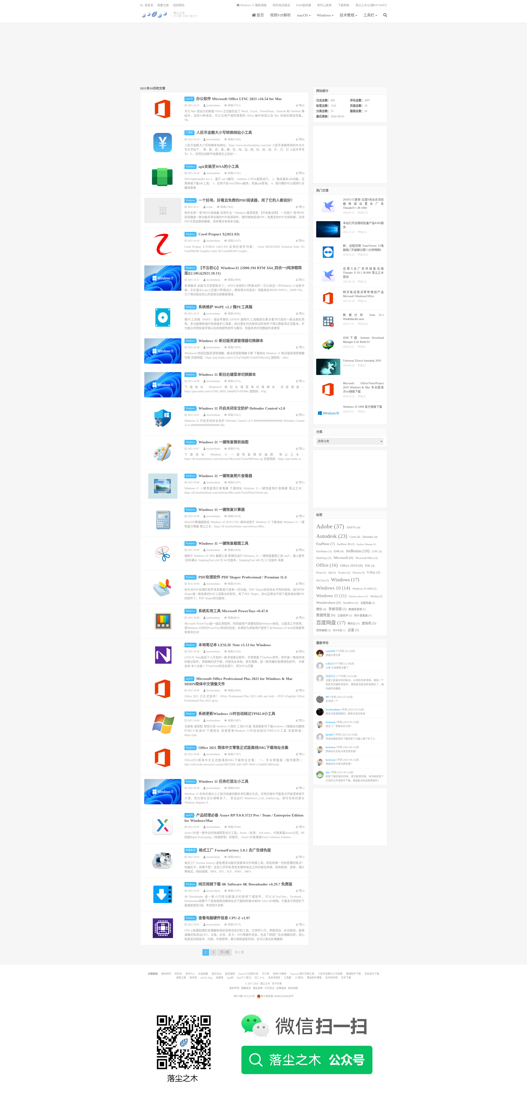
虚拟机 (369, 623)
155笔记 (299, 977)
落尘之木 (154, 14)
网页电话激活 (281, 5)
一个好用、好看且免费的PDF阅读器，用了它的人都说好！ (246, 200)
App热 (230, 977)
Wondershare (328, 603)
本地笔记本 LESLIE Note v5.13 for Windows (234, 645)
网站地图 (293, 988)
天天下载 (346, 977)
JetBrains (358, 551)
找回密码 (178, 5)
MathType (323, 558)
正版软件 (345, 615)
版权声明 (234, 988)
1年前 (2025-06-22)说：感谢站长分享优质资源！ (343, 761)
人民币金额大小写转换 (330, 973)
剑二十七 (260, 977)
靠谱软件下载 (353, 973)
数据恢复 (325, 615)
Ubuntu (358, 572)
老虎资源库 (274, 977)
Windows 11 (331, 595)
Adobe (330, 526)
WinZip (376, 596)
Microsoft (343, 558)
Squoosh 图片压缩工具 (302, 973)
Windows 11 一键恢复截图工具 (223, 543)
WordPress (350, 602)
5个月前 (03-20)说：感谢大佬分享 (341, 653)
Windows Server (358, 596)
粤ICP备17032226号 (244, 996)
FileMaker (323, 551)
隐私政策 (258, 988)
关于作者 (277, 983)
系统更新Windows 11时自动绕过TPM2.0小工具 (236, 714)
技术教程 (347, 15)
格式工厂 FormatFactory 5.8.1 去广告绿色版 (235, 850)
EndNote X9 (345, 544)
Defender (370, 536)
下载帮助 (343, 5)
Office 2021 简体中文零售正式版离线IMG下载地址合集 (243, 748)
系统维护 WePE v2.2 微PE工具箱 (225, 307)
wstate (209, 207)
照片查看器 (362, 615)
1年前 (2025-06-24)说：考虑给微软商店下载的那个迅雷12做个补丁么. (351, 736)
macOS (302, 15)
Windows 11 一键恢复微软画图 (223, 442)
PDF (370, 565)
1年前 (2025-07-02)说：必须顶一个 (340, 699)
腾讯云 (353, 623)
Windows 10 (333, 588)
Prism (321, 572)
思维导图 (337, 609)
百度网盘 (330, 622)
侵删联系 (246, 988)
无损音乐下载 (371, 973)
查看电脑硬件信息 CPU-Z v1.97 (224, 918)
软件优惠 (339, 630)
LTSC (377, 551)
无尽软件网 (331, 977)
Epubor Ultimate (366, 544)
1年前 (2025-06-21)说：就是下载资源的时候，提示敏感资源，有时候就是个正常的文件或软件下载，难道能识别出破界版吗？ (355, 776)
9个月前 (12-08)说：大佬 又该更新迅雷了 (341, 665)
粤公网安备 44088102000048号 (277, 996)
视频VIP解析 (280, 15)
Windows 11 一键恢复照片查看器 (225, 476)
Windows (324, 15)
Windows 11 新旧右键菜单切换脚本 (227, 375)
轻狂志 (178, 973)
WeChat (322, 580)
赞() (301, 105)
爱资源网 (230, 973)
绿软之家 (181, 977)
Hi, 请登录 (146, 5)
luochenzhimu (213, 105)
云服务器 (367, 602)
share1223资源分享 (248, 973)
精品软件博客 (314, 977)
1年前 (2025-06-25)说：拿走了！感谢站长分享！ (343, 724)
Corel (355, 536)
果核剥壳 (166, 973)
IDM (339, 551)
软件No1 (190, 973)
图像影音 (191, 850)
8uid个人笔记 (244, 977)
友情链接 (281, 988)
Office (327, 565)
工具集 (287, 977)
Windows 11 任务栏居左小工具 (223, 781)
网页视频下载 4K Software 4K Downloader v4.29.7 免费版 (245, 884)
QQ (332, 572)
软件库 (193, 977)
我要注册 (163, 5)
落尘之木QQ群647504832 (371, 5)
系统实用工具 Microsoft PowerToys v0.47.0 (233, 611)
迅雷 (353, 630)
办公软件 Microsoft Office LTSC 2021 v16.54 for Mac (239, 99)
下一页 (224, 952)
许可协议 (269, 988)
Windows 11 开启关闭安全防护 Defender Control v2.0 (241, 408)
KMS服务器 (303, 5)
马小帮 (265, 973)
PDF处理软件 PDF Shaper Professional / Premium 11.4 (242, 577)
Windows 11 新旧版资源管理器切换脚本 (230, 341)
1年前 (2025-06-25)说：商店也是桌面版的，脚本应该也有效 (346, 711)
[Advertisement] (263, 55)
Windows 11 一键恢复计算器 (221, 510)
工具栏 (368, 15)
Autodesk (331, 536)
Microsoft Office (367, 558)
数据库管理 (357, 609)
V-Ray (373, 572)
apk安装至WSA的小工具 (218, 167)
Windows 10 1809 (364, 588)
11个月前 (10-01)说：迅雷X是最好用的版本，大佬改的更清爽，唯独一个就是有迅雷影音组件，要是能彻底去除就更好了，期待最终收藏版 (355, 682)
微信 (321, 609)
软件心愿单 (324, 5)
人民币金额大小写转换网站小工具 (224, 133)
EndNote (325, 544)
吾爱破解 (203, 973)
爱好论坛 (217, 973)
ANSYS (353, 527)
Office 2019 (351, 566)
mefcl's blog (206, 977)
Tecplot (344, 572)
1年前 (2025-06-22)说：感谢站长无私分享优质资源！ (343, 749)
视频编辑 (323, 630)
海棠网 (219, 977)
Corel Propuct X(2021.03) (218, 234)
